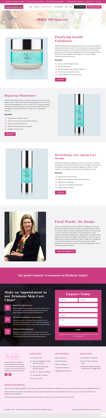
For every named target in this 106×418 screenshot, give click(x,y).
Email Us (91, 1)
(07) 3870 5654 (81, 7)
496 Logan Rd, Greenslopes (56, 1)
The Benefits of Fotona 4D (89, 358)
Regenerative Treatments (63, 371)
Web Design (75, 409)
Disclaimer (96, 409)
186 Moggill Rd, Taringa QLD (76, 1)
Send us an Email (37, 378)
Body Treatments (61, 358)
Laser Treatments (61, 361)
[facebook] (97, 1)
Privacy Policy (88, 409)
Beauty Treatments (62, 364)
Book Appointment (95, 7)
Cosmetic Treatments (62, 367)
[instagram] (99, 1)
